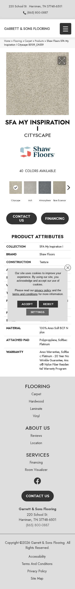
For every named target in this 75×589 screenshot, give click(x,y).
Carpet (28, 41)
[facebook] (37, 481)
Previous (6, 185)
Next (69, 185)
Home (7, 41)
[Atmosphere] (45, 187)
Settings (37, 311)
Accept (27, 303)
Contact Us (21, 218)
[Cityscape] (15, 187)
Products (39, 41)
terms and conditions (25, 293)
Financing (55, 219)
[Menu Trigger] (65, 28)
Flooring (17, 41)
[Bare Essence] (59, 187)
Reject (48, 303)
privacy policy (43, 290)
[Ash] (30, 187)
